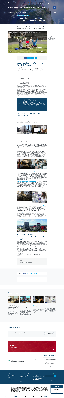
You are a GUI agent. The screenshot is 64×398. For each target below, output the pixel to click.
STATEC (21, 318)
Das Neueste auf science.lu (13, 373)
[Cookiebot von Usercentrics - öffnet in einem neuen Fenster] (5, 396)
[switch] (25, 396)
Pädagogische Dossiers (36, 379)
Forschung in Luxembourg (24, 375)
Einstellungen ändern (49, 333)
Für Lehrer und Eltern (35, 7)
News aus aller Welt (11, 375)
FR (55, 3)
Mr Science (43, 7)
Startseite (55, 12)
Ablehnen (56, 392)
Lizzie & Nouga (35, 375)
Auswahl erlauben (56, 389)
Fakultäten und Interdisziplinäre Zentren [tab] (26, 262)
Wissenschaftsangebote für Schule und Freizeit (38, 377)
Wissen (21, 7)
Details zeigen (46, 396)
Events (21, 381)
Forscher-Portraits (22, 377)
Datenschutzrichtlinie (46, 364)
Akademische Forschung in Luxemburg (25, 304)
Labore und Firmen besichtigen (37, 378)
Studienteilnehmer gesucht (24, 378)
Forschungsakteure (24, 12)
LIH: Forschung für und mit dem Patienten (50, 306)
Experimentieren (27, 7)
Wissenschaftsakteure (18, 12)
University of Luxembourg (11, 318)
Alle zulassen (57, 386)
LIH (45, 318)
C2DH (33, 318)
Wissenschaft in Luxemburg (13, 7)
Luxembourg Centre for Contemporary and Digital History (28, 212)
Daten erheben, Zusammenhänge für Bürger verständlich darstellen (24, 307)
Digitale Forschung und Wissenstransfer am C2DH (38, 307)
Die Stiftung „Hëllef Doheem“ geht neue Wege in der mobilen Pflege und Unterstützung (13, 307)
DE (54, 3)
